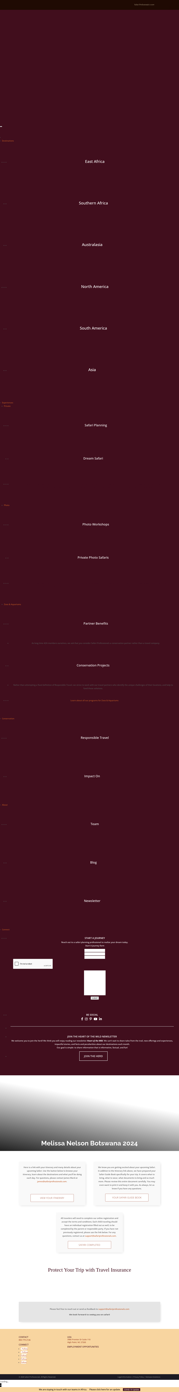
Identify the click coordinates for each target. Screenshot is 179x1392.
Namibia (87, 217)
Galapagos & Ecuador (100, 338)
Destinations (8, 140)
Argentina (108, 342)
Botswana (95, 213)
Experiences (7, 402)
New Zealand (99, 254)
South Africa (78, 213)
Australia (83, 254)
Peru (75, 342)
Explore (94, 166)
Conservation (8, 718)
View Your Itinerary (52, 1197)
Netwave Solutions (153, 1377)
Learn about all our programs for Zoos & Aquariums (94, 700)
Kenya (82, 171)
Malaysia (89, 380)
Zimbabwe (109, 213)
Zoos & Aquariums (12, 604)
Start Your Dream (93, 462)
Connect (6, 929)
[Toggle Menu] (1, 126)
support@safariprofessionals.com (100, 1236)
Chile (96, 342)
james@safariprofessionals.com (52, 1181)
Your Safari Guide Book (126, 1197)
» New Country (95, 175)
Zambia (99, 217)
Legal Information (125, 1377)
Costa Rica (79, 338)
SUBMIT (95, 998)
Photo (6, 505)
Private (7, 406)
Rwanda (106, 171)
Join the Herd (93, 1056)
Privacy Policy (138, 1377)
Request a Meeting (95, 429)
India (78, 380)
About (5, 804)
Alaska (87, 296)
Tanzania (93, 171)
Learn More (95, 528)
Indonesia (103, 380)
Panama (85, 342)
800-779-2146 (25, 1340)
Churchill (100, 296)
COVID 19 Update (131, 1389)
